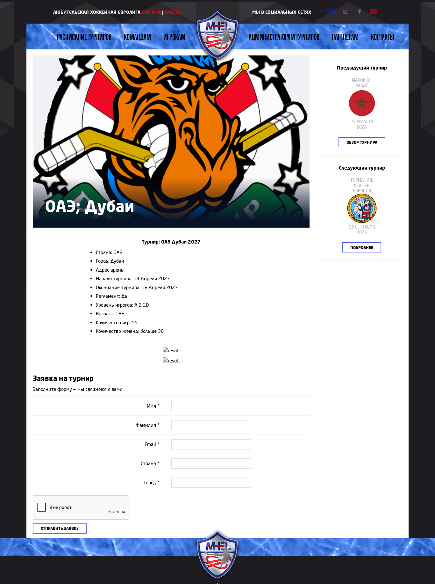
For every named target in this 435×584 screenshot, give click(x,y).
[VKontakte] (331, 11)
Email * (152, 444)
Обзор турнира (361, 142)
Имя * (153, 406)
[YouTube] (373, 11)
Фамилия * (148, 425)
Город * (152, 482)
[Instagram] (345, 11)
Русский (151, 12)
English (173, 12)
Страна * (150, 463)
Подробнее (361, 247)
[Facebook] (359, 11)
